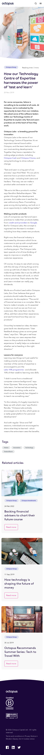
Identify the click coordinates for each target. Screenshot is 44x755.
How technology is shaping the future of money (19, 583)
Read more (11, 527)
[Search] (35, 3)
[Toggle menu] (40, 3)
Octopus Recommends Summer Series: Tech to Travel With (20, 651)
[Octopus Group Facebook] (7, 747)
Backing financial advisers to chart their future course (19, 515)
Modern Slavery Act (13, 739)
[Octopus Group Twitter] (19, 747)
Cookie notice (28, 739)
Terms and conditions (14, 736)
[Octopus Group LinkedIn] (13, 747)
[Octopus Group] (8, 3)
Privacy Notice (30, 736)
